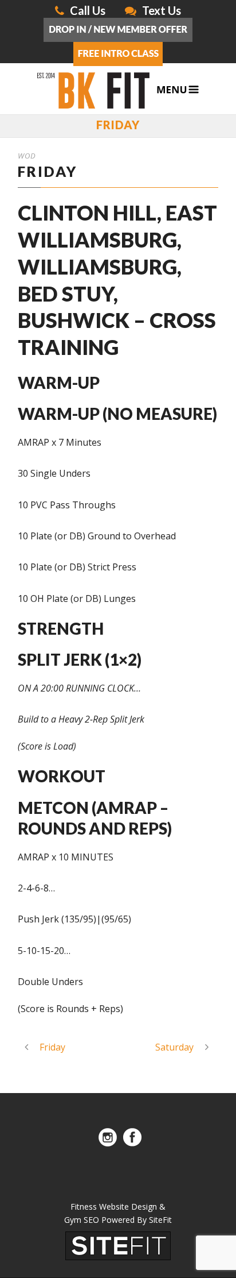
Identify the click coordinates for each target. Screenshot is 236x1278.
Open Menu (178, 90)
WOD (27, 155)
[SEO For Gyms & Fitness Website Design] (118, 1244)
